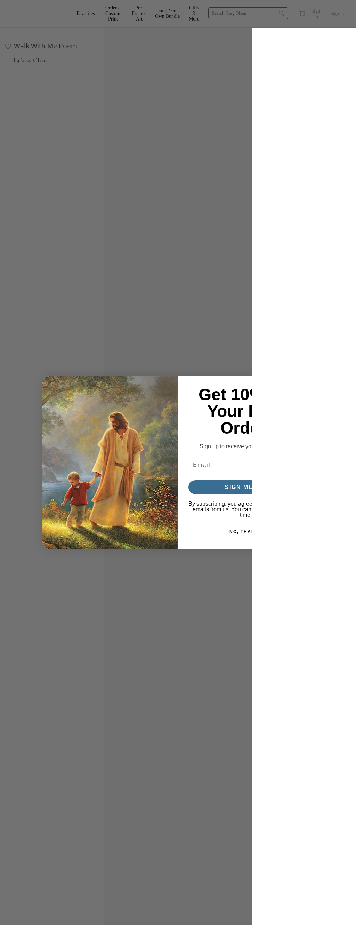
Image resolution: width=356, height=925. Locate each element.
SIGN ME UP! (246, 487)
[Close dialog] (305, 384)
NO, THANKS (245, 531)
